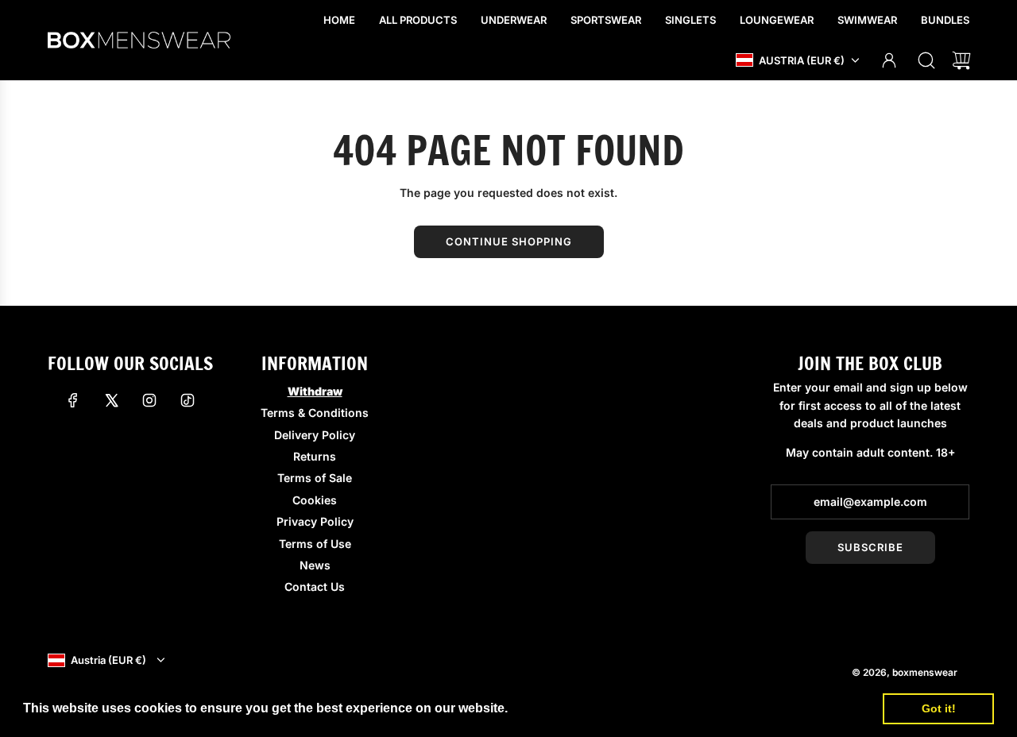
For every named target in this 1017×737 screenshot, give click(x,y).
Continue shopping (509, 241)
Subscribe (870, 547)
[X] (111, 400)
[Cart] (961, 60)
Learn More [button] (547, 708)
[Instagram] (149, 400)
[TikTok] (187, 400)
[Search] (926, 60)
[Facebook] (73, 400)
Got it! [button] (939, 708)
